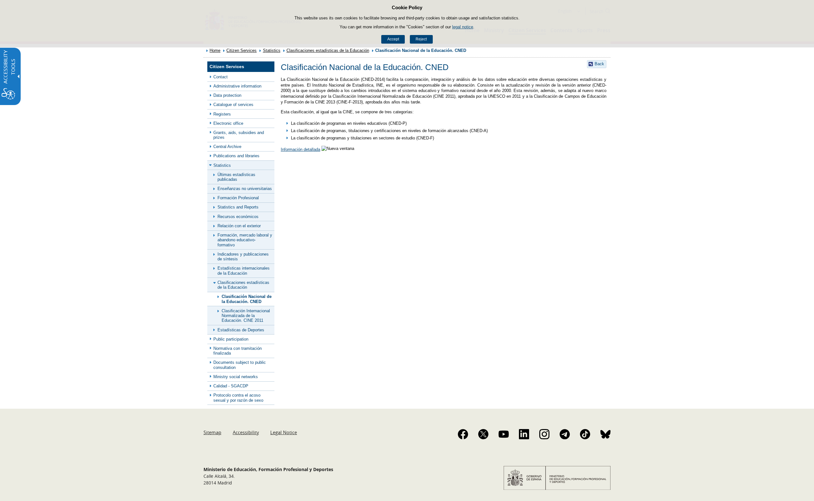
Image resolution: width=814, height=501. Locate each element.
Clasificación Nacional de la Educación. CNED (247, 299)
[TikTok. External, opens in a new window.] (585, 434)
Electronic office (228, 123)
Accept (393, 39)
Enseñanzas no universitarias (244, 188)
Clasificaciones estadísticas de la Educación (327, 50)
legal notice (462, 27)
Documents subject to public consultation (239, 365)
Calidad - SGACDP (230, 386)
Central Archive (227, 146)
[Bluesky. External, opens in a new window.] (605, 434)
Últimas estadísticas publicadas (236, 177)
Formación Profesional (238, 197)
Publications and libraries (236, 155)
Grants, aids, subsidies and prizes (238, 135)
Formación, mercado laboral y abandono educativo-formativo (244, 240)
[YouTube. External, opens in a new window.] (504, 434)
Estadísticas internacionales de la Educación (243, 270)
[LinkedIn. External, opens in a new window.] (524, 434)
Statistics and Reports (238, 207)
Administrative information (237, 86)
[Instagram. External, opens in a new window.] (544, 434)
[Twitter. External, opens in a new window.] (483, 434)
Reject (421, 39)
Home (215, 50)
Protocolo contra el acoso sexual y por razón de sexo (238, 397)
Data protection (227, 95)
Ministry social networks (235, 376)
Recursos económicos (238, 216)
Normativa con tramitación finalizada (237, 351)
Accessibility (246, 432)
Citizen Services (241, 50)
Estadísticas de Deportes (240, 330)
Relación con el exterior (239, 225)
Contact (220, 76)
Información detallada (300, 149)
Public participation (230, 339)
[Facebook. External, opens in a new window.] (463, 434)
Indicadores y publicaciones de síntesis (243, 256)
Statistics (271, 50)
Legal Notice (283, 432)
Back (599, 63)
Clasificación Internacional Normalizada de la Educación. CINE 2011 (246, 315)
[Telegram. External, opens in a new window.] (565, 434)
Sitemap (212, 432)
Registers (222, 114)
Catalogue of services (233, 104)
